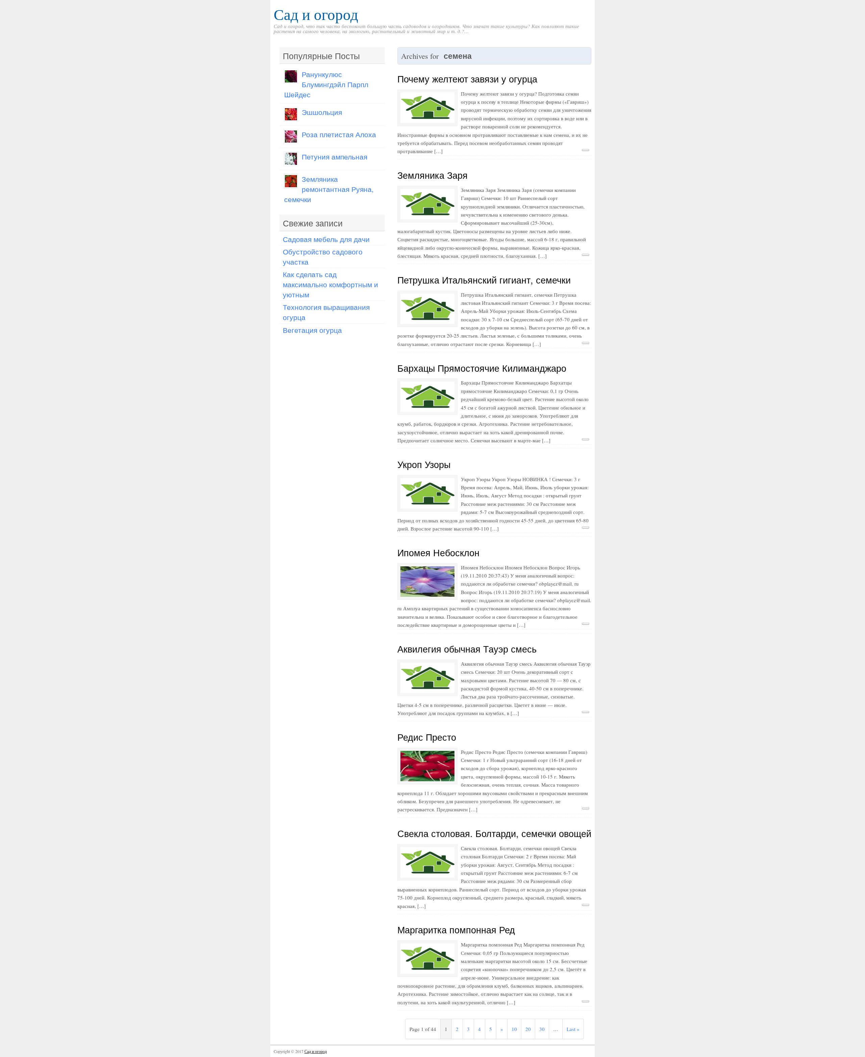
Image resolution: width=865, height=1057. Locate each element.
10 (514, 1029)
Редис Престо (426, 736)
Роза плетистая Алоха (339, 134)
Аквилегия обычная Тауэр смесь (467, 648)
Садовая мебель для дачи (326, 239)
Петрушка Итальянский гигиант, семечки (484, 279)
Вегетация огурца (312, 330)
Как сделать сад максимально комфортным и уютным (330, 284)
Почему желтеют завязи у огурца (467, 78)
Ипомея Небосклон (438, 552)
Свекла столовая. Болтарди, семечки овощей (494, 833)
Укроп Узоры (423, 464)
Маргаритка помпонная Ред (456, 929)
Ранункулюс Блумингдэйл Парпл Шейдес (326, 84)
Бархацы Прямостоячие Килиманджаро (481, 367)
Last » (573, 1029)
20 (528, 1029)
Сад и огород (316, 14)
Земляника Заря (432, 174)
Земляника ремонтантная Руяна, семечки (329, 189)
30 (542, 1029)
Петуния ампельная (334, 156)
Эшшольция (322, 112)
